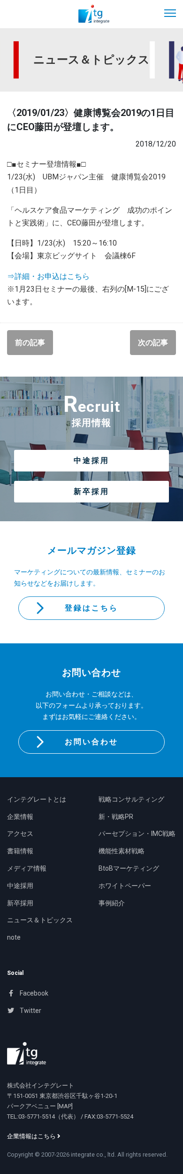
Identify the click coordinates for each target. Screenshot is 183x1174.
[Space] (26, 1054)
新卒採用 (91, 491)
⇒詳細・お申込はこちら (48, 276)
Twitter (29, 1010)
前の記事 (30, 342)
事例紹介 (112, 903)
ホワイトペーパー (125, 885)
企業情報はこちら (32, 1136)
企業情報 (20, 816)
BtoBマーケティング (129, 868)
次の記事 (153, 342)
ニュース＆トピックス (40, 920)
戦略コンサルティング (131, 799)
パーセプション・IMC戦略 (137, 833)
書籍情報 (20, 851)
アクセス (20, 833)
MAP (65, 1106)
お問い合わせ (91, 741)
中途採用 (91, 460)
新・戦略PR (116, 816)
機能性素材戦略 (122, 851)
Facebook (33, 993)
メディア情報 (26, 868)
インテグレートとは (36, 799)
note (14, 937)
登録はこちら (91, 607)
